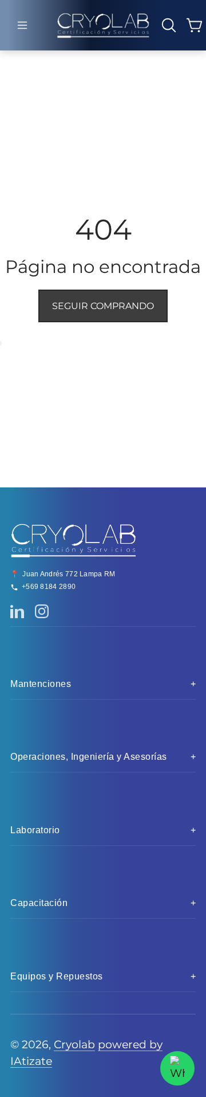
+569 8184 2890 (49, 587)
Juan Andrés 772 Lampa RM (68, 574)
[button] (22, 25)
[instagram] (17, 611)
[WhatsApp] (177, 1068)
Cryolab (74, 1044)
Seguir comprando (103, 305)
